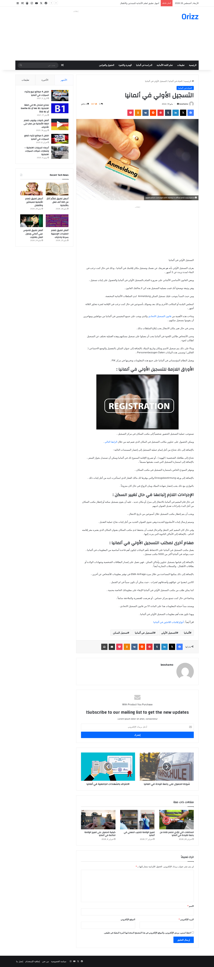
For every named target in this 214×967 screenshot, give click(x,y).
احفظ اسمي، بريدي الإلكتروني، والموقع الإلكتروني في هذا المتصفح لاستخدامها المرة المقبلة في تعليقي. (147, 932)
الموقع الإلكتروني (128, 919)
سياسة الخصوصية (58, 961)
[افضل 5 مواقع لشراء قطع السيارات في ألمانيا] (59, 139)
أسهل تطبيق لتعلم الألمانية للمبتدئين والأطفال (139, 3)
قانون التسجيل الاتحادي (159, 316)
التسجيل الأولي (169, 632)
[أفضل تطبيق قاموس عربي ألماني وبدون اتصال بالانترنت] (31, 220)
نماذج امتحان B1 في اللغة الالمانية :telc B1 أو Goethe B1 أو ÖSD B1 (35, 108)
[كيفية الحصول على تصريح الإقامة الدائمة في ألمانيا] (98, 819)
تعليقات (25, 79)
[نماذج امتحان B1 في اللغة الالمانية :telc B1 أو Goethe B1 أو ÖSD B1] (59, 108)
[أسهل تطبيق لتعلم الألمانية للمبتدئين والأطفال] (31, 189)
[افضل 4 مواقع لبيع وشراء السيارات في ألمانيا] (59, 95)
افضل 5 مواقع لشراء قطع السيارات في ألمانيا (36, 137)
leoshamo (183, 104)
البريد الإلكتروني (186, 919)
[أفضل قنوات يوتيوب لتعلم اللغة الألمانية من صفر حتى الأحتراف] (59, 124)
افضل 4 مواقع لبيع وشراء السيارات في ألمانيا (36, 93)
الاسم (190, 906)
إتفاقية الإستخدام (32, 961)
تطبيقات (181, 65)
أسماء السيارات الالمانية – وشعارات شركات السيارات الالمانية (36, 151)
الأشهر (64, 79)
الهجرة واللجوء (125, 65)
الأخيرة (45, 79)
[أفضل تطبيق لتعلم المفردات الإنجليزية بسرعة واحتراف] (57, 220)
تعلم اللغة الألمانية (165, 65)
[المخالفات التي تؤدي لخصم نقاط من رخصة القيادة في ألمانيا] (176, 819)
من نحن (45, 961)
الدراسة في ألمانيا (144, 65)
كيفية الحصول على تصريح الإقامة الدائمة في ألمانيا (99, 833)
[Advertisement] (75, 35)
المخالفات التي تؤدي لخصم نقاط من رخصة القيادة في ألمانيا (177, 833)
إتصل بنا (19, 961)
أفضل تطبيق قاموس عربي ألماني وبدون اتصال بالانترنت (33, 233)
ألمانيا (187, 632)
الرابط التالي (111, 441)
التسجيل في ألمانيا (144, 632)
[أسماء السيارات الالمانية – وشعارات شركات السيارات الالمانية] (59, 152)
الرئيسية (192, 65)
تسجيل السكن (120, 632)
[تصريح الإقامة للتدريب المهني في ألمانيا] (137, 819)
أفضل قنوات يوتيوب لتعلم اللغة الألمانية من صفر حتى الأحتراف (36, 123)
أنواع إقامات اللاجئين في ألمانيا (168, 622)
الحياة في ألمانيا (175, 81)
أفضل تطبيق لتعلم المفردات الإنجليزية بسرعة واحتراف (59, 233)
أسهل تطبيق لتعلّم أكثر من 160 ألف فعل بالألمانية (57, 202)
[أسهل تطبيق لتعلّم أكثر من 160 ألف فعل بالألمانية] (57, 189)
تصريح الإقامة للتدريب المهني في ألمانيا (139, 833)
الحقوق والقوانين (106, 65)
